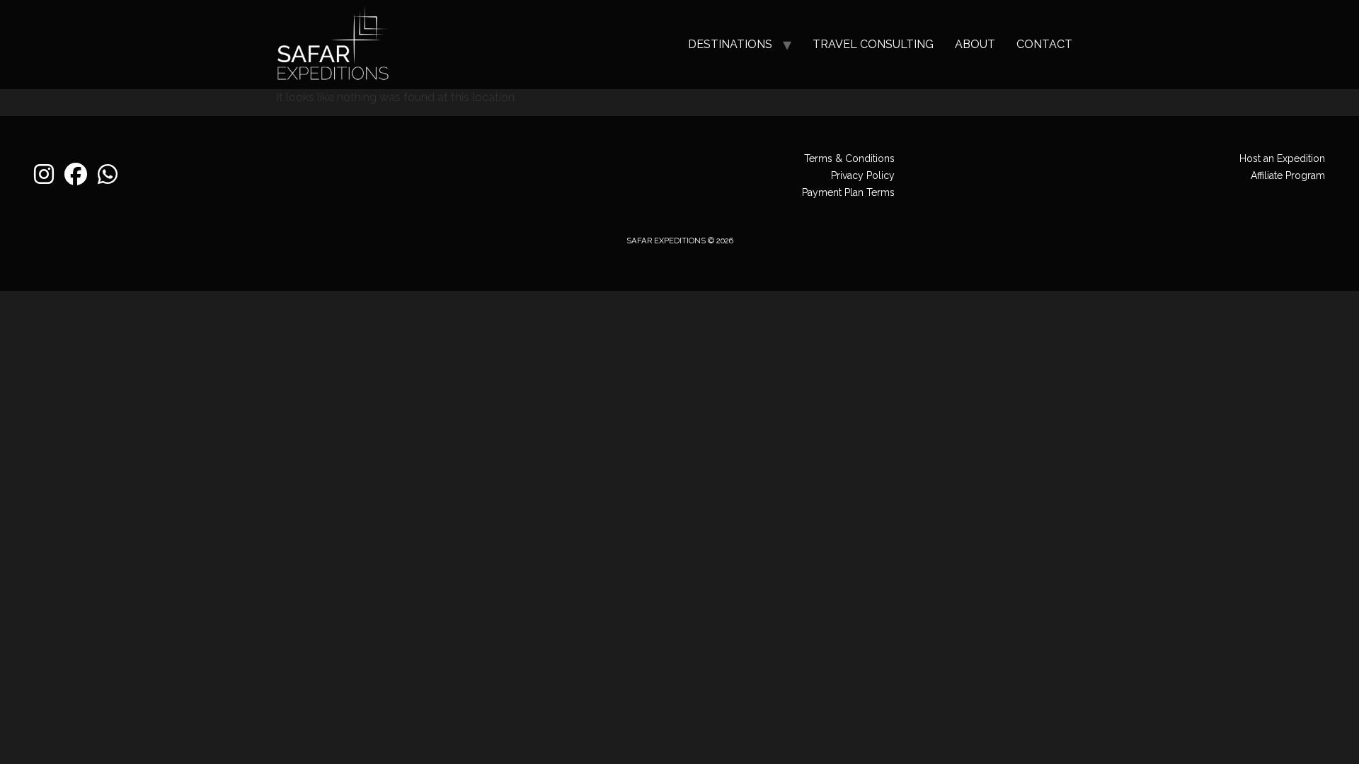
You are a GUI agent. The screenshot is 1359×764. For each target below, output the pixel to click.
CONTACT (1044, 44)
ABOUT (975, 44)
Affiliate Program (1288, 175)
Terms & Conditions (849, 158)
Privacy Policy (863, 175)
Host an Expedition (1282, 158)
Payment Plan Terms (848, 192)
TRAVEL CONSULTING (873, 44)
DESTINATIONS (730, 44)
